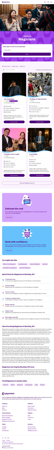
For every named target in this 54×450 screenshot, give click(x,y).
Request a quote (32, 410)
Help (29, 415)
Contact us (31, 417)
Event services (31, 427)
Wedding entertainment (8, 421)
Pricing (4, 428)
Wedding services (32, 430)
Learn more (9, 250)
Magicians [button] (27, 39)
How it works (31, 406)
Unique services (32, 428)
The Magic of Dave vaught (11, 154)
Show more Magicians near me (27, 183)
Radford (13, 384)
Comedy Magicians (22, 264)
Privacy (8, 440)
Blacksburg (20, 384)
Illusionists (44, 264)
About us (4, 406)
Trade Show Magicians (24, 267)
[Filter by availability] (12, 70)
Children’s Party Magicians (9, 264)
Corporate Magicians (35, 264)
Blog (3, 408)
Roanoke (42, 384)
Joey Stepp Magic (9, 99)
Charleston (5, 384)
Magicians (22, 66)
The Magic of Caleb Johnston (38, 99)
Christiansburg (28, 384)
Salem (36, 384)
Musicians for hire (7, 419)
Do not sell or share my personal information (12, 443)
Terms (3, 440)
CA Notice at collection (7, 442)
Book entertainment (7, 415)
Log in (29, 419)
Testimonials (5, 430)
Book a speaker (6, 417)
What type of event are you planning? (14, 46)
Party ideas (31, 408)
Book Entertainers (6, 66)
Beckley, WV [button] (27, 36)
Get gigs (4, 427)
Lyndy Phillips (33, 154)
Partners (4, 410)
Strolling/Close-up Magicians (10, 267)
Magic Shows (15, 66)
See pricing (9, 217)
